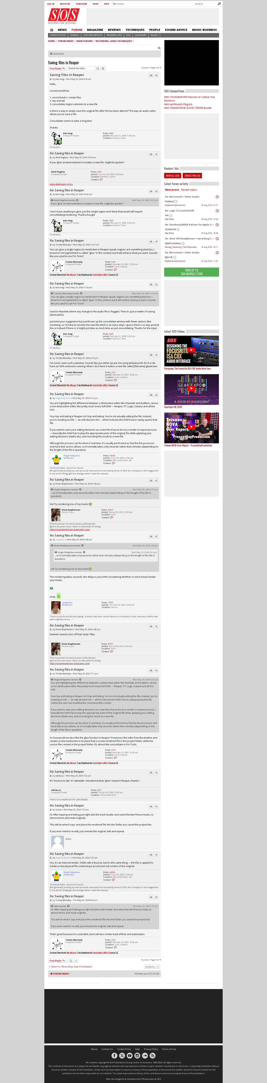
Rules (154, 35)
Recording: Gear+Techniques (114, 41)
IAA (167, 215)
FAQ (128, 35)
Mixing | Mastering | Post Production (181, 247)
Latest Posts (58, 35)
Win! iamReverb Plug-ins (178, 104)
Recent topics (189, 189)
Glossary (141, 35)
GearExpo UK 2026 (173, 407)
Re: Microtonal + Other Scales (182, 196)
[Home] (64, 14)
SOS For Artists (92, 35)
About (94, 1049)
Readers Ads (114, 35)
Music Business (204, 30)
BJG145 (169, 257)
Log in (50, 3)
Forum (77, 30)
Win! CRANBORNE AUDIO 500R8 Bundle (188, 108)
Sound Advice (176, 30)
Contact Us (107, 1049)
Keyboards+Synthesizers (175, 205)
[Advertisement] (191, 303)
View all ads (172, 175)
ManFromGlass (173, 243)
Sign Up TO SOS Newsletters (192, 272)
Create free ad (192, 175)
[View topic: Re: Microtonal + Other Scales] (217, 196)
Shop (95, 3)
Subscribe (81, 3)
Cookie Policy (124, 1049)
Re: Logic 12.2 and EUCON (179, 210)
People (154, 30)
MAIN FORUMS (84, 41)
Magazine (95, 30)
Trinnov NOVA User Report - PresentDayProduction (188, 445)
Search (74, 35)
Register (65, 3)
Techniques (135, 30)
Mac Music (169, 219)
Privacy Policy (151, 1049)
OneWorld (170, 229)
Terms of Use (169, 1049)
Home (51, 30)
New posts (172, 189)
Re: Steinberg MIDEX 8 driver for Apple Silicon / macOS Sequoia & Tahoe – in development (190, 224)
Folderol (169, 201)
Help (106, 3)
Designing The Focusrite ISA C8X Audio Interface (187, 368)
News (62, 30)
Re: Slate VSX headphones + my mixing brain (190, 238)
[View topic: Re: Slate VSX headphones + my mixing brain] (217, 238)
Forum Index (65, 41)
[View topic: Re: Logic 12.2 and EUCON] (217, 210)
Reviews (114, 30)
